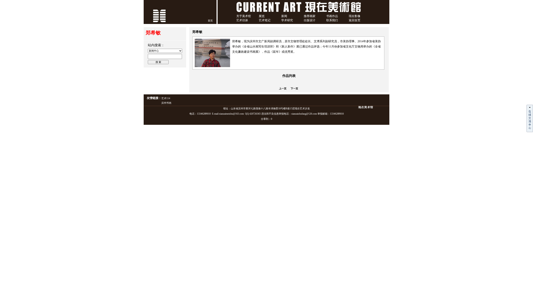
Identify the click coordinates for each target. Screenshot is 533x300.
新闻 (284, 16)
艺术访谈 (242, 20)
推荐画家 (309, 16)
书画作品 (332, 16)
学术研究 (287, 20)
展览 (262, 16)
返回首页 (354, 20)
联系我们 (332, 20)
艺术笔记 (264, 20)
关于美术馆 (243, 16)
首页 (210, 20)
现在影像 (354, 16)
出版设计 (309, 20)
